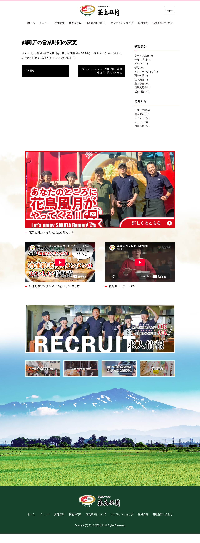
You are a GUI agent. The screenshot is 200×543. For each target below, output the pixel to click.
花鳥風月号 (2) (142, 87)
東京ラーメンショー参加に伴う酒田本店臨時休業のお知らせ (102, 71)
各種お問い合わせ (163, 23)
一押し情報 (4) (142, 110)
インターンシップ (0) (146, 71)
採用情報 (143, 23)
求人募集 (30, 70)
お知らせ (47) (141, 126)
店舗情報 (59, 23)
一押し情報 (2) (142, 59)
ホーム (31, 23)
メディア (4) (141, 122)
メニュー (45, 23)
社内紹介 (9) (141, 79)
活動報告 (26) (141, 91)
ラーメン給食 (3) (143, 55)
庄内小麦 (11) (141, 83)
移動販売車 (75, 23)
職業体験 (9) (141, 75)
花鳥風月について (96, 23)
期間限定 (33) (141, 114)
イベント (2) (141, 63)
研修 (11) (139, 67)
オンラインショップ (122, 23)
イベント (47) (141, 118)
